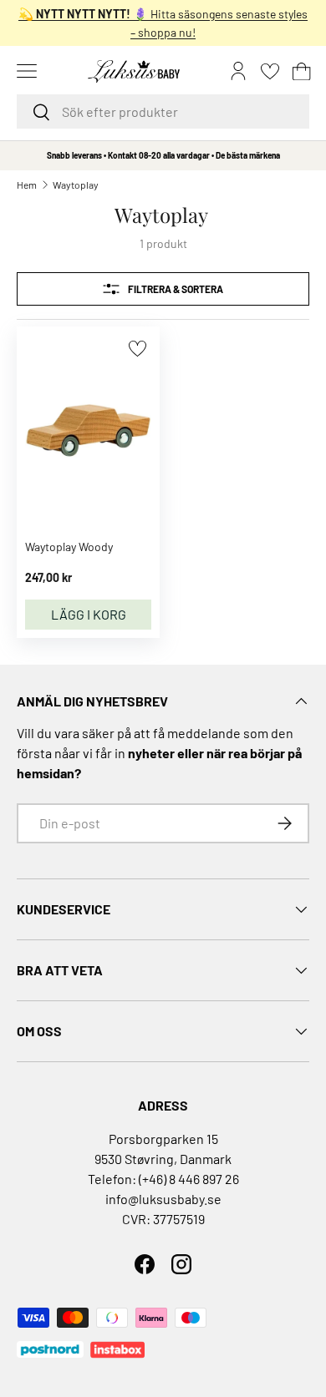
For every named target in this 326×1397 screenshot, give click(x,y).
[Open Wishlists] (270, 71)
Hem (27, 185)
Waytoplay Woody (69, 546)
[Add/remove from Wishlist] (137, 348)
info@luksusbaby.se (163, 1199)
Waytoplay (76, 185)
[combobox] (163, 111)
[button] (302, 71)
